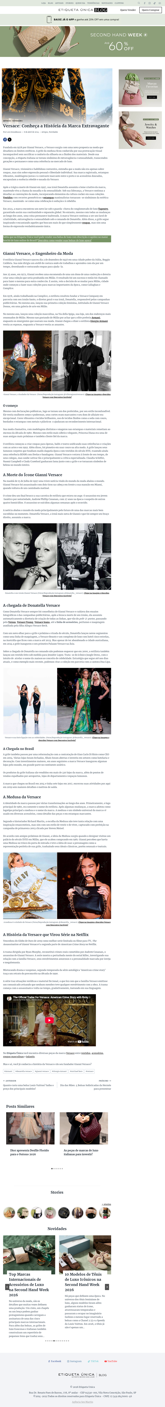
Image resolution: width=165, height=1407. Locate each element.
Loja (43, 3)
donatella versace (23, 1071)
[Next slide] (107, 1287)
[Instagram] (149, 3)
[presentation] (30, 1128)
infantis (30, 1056)
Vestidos (8, 197)
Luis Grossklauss (13, 132)
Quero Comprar (150, 9)
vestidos (85, 1053)
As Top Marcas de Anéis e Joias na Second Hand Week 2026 (26, 1282)
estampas (48, 197)
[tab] (52, 1168)
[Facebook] (144, 3)
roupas (86, 222)
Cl (86, 394)
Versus (12, 622)
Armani (96, 317)
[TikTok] (154, 3)
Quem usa (80, 3)
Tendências (93, 3)
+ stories (106, 1204)
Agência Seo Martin (82, 1402)
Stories (69, 3)
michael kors (76, 1071)
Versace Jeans (42, 622)
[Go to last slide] (10, 1139)
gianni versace (42, 1071)
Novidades (107, 3)
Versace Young (25, 622)
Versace (70, 1053)
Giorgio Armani (99, 321)
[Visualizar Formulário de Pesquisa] (139, 3)
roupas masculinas (13, 1056)
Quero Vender (128, 9)
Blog (50, 3)
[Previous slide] (7, 1287)
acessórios (97, 1053)
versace (89, 1071)
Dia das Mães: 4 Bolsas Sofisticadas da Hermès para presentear (85, 1085)
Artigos (59, 3)
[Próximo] (104, 1139)
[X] (9, 140)
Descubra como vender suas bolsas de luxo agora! (65, 240)
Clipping (119, 3)
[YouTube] (160, 3)
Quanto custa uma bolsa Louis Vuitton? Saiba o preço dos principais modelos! (28, 1085)
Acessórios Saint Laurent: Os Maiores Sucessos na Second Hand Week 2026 (83, 1282)
